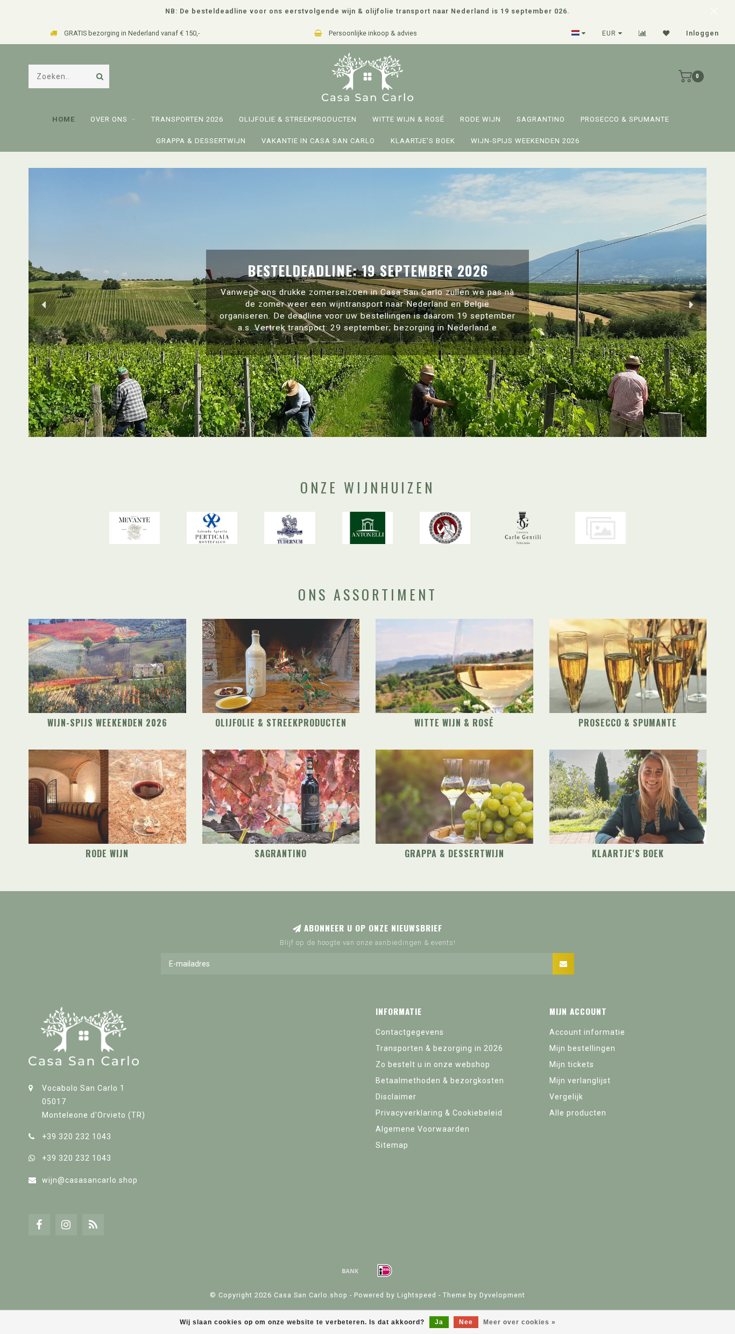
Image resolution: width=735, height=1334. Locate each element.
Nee (466, 1322)
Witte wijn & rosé (408, 119)
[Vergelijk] (643, 33)
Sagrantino (541, 119)
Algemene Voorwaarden (423, 1129)
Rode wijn (480, 119)
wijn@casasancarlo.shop (90, 1180)
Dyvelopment (502, 1295)
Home (63, 119)
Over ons (109, 119)
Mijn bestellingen (582, 1048)
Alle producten (577, 1113)
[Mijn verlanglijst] (666, 33)
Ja (439, 1322)
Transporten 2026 (187, 119)
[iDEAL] (384, 1270)
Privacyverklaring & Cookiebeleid (439, 1113)
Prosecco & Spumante (625, 119)
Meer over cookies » (519, 1322)
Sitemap (392, 1145)
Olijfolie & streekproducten (298, 119)
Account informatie (587, 1032)
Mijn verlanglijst (580, 1080)
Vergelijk (566, 1096)
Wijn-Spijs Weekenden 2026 (525, 141)
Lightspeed (416, 1295)
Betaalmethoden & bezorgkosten (440, 1080)
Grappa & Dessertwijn (201, 141)
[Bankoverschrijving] (350, 1270)
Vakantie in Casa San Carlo (318, 141)
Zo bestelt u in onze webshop (433, 1064)
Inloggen (702, 33)
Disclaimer (396, 1096)
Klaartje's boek (423, 141)
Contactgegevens (410, 1032)
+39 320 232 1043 (76, 1136)
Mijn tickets (571, 1064)
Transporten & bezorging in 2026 (439, 1048)
